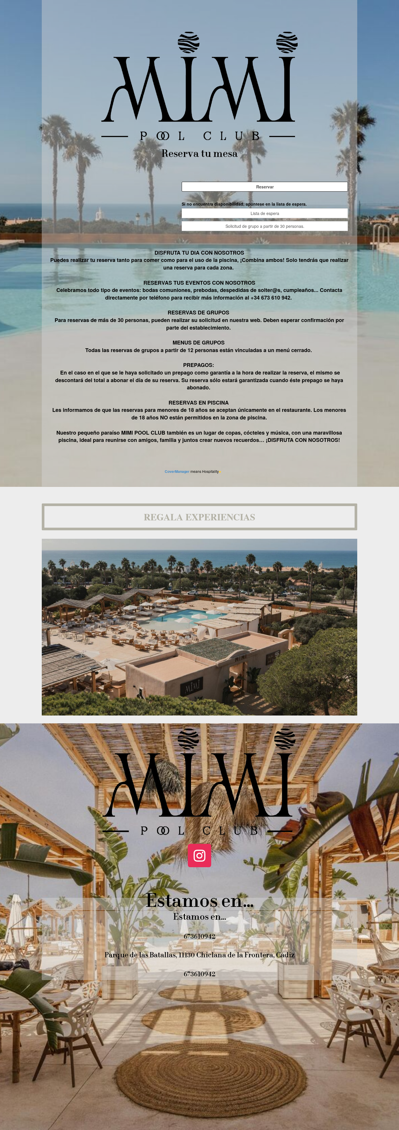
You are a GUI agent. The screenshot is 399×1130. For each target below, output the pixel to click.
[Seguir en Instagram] (199, 855)
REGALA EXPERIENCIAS (199, 517)
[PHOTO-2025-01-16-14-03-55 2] (199, 714)
